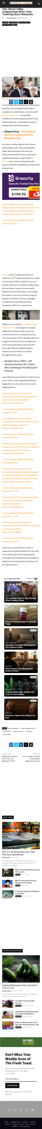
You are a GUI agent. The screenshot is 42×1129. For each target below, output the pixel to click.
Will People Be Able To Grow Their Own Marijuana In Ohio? (10, 758)
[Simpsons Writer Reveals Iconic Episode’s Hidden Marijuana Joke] (7, 1025)
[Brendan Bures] (3, 18)
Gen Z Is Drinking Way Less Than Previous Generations (18, 853)
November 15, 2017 (10, 541)
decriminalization (13, 728)
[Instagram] (15, 1110)
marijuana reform (18, 731)
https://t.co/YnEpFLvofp (12, 428)
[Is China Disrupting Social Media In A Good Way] (7, 894)
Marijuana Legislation (24, 22)
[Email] (26, 102)
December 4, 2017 (10, 412)
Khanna (5, 275)
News (15, 25)
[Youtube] (32, 1110)
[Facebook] (11, 102)
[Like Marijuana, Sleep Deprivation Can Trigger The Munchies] (7, 1015)
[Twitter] (16, 102)
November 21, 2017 (10, 491)
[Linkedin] (21, 102)
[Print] (31, 102)
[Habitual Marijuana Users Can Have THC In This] (21, 969)
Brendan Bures (11, 18)
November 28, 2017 (10, 463)
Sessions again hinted (11, 115)
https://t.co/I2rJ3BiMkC (12, 532)
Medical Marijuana (7, 25)
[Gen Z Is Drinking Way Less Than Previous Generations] (21, 835)
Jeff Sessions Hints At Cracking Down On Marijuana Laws (19, 134)
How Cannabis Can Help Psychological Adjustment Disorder (31, 758)
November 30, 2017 (10, 437)
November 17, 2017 (10, 516)
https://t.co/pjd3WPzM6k (13, 453)
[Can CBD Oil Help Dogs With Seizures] (7, 1004)
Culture (18, 874)
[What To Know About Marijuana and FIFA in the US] (7, 873)
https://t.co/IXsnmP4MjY (19, 482)
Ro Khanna (29, 731)
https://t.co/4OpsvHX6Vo (13, 507)
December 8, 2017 (10, 223)
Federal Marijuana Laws (28, 728)
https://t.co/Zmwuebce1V (13, 403)
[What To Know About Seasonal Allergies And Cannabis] (7, 884)
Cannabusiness (13, 22)
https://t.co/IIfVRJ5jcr (24, 214)
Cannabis (5, 22)
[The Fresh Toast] (21, 3)
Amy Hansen (6, 857)
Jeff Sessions (7, 731)
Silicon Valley (7, 734)
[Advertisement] (21, 51)
